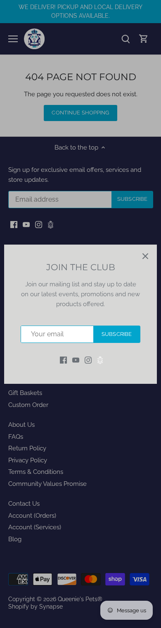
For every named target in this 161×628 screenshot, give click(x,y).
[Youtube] (75, 359)
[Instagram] (88, 359)
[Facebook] (63, 359)
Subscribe (117, 334)
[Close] (145, 256)
